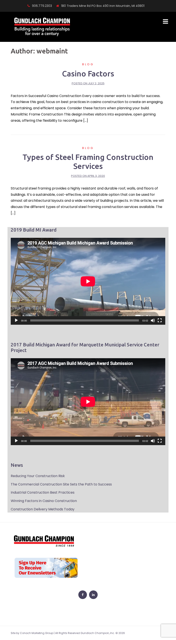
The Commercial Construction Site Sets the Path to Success (61, 484)
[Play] (16, 320)
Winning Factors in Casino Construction (44, 500)
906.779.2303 (42, 6)
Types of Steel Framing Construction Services (88, 161)
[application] (88, 281)
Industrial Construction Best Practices (42, 492)
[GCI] (42, 26)
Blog (88, 64)
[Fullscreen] (160, 320)
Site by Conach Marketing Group (32, 633)
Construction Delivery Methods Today (42, 509)
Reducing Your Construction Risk (38, 475)
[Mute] (153, 320)
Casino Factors (88, 73)
